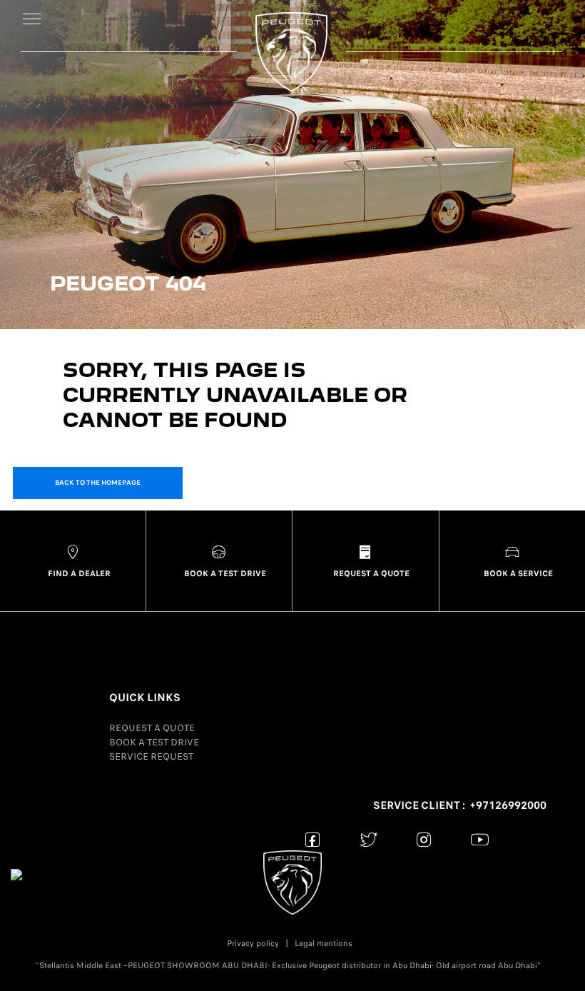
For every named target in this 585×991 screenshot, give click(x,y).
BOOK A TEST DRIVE (154, 742)
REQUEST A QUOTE (152, 728)
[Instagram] (424, 839)
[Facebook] (313, 839)
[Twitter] (368, 839)
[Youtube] (480, 839)
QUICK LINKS (144, 697)
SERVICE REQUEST (151, 756)
